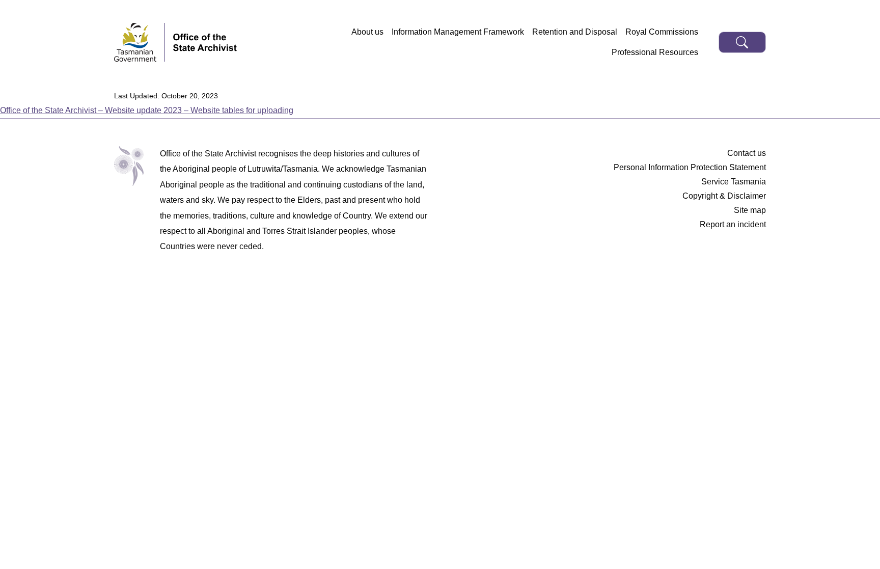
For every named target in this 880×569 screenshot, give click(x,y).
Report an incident (733, 224)
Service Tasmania (733, 181)
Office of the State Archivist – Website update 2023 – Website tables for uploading (146, 110)
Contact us (746, 153)
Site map (750, 210)
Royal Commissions (661, 32)
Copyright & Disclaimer (724, 196)
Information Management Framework (458, 32)
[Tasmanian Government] (139, 42)
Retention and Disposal (574, 32)
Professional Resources (655, 52)
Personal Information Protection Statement (690, 167)
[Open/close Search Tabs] (742, 42)
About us (367, 32)
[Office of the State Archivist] (205, 42)
